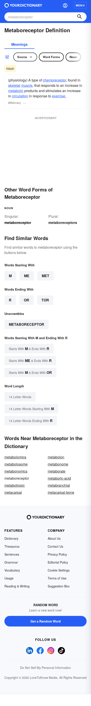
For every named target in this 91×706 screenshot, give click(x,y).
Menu (80, 5)
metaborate (56, 471)
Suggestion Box (59, 586)
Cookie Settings (59, 570)
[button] (65, 5)
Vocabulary (12, 570)
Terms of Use (57, 578)
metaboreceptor (26, 324)
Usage (8, 578)
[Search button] (79, 17)
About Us (54, 538)
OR (26, 300)
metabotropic (14, 485)
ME (26, 275)
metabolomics (15, 457)
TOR (45, 300)
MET (45, 275)
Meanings (19, 44)
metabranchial (59, 485)
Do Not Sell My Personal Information (45, 667)
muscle (26, 85)
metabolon (56, 457)
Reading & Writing (17, 586)
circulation (20, 95)
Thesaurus (11, 546)
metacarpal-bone (61, 492)
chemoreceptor (54, 80)
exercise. (59, 95)
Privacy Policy (57, 554)
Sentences (11, 554)
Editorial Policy (58, 562)
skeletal (14, 85)
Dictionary (11, 538)
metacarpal (13, 492)
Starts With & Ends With (29, 348)
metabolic (15, 90)
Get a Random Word (45, 621)
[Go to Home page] (23, 5)
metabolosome (16, 464)
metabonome (58, 464)
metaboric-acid (59, 478)
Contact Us (55, 546)
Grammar (11, 562)
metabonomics (15, 471)
